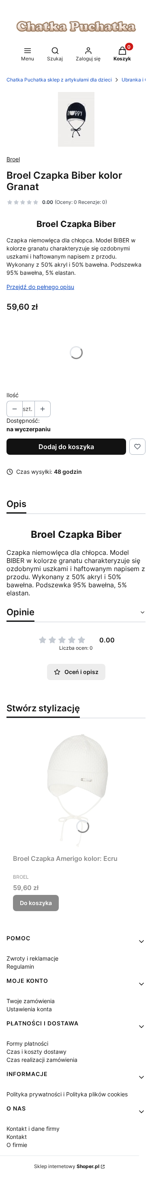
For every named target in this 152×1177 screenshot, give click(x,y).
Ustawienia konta (29, 1009)
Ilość (12, 395)
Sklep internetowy (66, 1166)
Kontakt (16, 1136)
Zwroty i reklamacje (32, 958)
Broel (13, 159)
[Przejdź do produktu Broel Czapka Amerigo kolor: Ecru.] (76, 788)
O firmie (16, 1144)
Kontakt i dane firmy (33, 1128)
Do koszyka (36, 902)
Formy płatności (27, 1043)
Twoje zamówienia (30, 1000)
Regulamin (20, 966)
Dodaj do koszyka (66, 447)
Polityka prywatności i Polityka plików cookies (67, 1094)
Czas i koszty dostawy (36, 1051)
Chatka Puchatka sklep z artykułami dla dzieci (59, 80)
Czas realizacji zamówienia (41, 1059)
